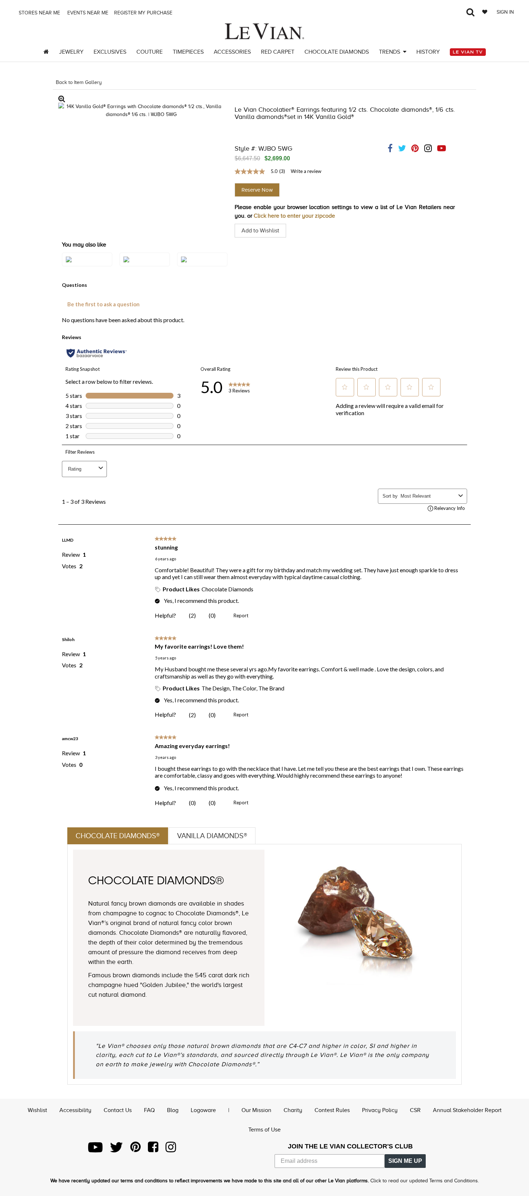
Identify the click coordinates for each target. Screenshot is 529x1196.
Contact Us (118, 1110)
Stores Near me (38, 12)
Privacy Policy (380, 1110)
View (87, 267)
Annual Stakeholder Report (467, 1110)
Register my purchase (144, 12)
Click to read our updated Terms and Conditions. (424, 1180)
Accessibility (75, 1110)
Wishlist (37, 1110)
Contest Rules (332, 1110)
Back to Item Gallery (79, 82)
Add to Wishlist (260, 230)
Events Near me (87, 12)
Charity (293, 1110)
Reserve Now (257, 190)
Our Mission (256, 1110)
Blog (172, 1110)
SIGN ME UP (405, 1161)
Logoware (203, 1110)
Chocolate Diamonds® (118, 836)
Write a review (306, 171)
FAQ (149, 1110)
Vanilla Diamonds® (212, 836)
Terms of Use (264, 1129)
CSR (415, 1110)
